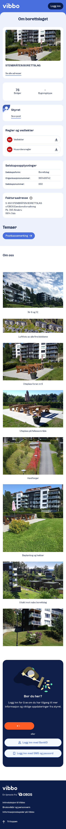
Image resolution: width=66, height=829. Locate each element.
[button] (30, 198)
